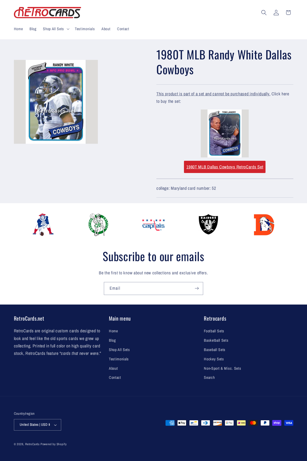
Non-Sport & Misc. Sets (222, 368)
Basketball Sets (216, 340)
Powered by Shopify (54, 444)
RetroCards (32, 444)
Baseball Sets (214, 349)
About (113, 368)
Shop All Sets (119, 349)
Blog (112, 340)
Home (113, 331)
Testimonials (119, 359)
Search (209, 377)
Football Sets (214, 331)
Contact (115, 377)
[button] (55, 29)
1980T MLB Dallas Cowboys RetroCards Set (224, 167)
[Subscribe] (197, 288)
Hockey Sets (214, 359)
